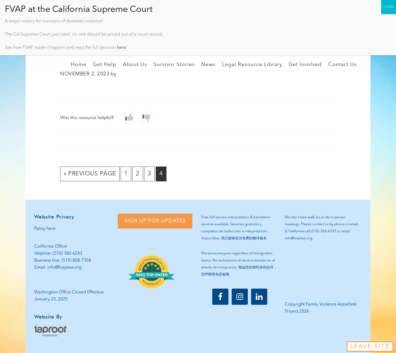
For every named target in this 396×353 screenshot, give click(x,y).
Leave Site (370, 346)
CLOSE (388, 7)
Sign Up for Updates (155, 221)
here (121, 48)
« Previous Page (90, 176)
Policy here (44, 229)
